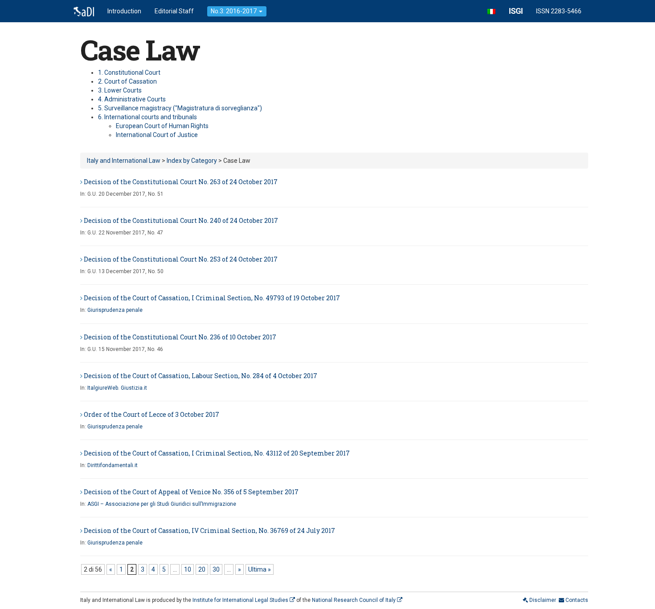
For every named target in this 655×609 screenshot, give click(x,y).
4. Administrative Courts (132, 99)
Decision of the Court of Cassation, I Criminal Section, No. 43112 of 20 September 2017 (217, 453)
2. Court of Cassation (127, 81)
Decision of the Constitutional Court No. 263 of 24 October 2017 (181, 181)
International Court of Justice (157, 134)
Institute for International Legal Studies (241, 600)
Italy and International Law (123, 160)
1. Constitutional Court (129, 72)
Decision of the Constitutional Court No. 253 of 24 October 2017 (181, 259)
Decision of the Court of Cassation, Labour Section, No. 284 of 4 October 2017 (200, 375)
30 (216, 569)
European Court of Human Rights (162, 125)
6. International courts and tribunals (147, 117)
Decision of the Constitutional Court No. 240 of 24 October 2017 (181, 220)
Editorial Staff (174, 11)
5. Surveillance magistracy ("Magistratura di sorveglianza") (180, 108)
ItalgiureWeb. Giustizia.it (117, 388)
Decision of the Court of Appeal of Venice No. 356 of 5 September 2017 (191, 492)
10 (187, 569)
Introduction (124, 11)
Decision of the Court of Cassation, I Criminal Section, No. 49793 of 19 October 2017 (212, 298)
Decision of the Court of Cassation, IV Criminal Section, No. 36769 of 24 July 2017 (209, 530)
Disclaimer (542, 600)
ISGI (516, 11)
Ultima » (259, 569)
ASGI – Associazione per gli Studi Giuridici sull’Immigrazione (161, 504)
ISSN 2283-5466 (558, 11)
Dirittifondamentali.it (112, 465)
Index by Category (192, 160)
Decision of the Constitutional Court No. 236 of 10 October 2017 (180, 337)
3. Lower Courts (120, 90)
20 (201, 569)
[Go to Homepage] (84, 11)
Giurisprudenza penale (115, 310)
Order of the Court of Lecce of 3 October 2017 (151, 414)
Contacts (576, 600)
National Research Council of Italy (354, 600)
